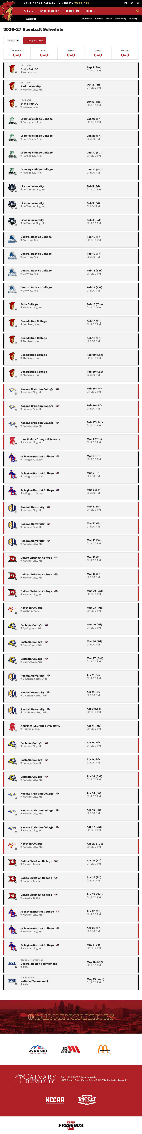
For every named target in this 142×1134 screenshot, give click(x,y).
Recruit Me (72, 11)
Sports (28, 11)
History (133, 18)
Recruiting (120, 18)
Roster (99, 18)
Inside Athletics (49, 11)
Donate (90, 11)
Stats (109, 18)
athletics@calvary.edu (116, 1080)
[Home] (8, 5)
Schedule (87, 18)
